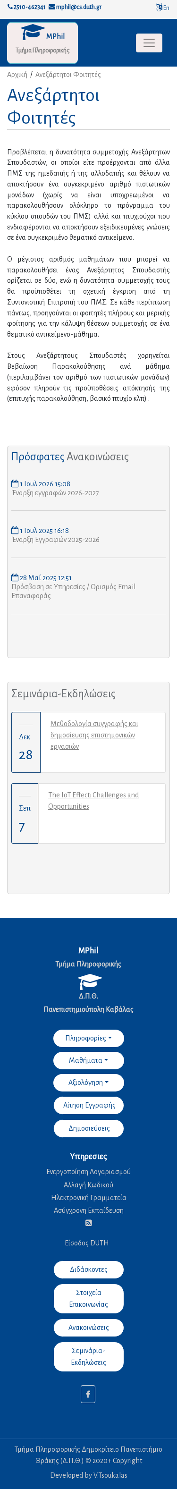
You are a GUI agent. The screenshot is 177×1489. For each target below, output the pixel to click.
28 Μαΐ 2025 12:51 (45, 578)
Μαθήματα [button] (85, 1060)
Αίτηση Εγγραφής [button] (89, 1105)
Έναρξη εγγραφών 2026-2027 (55, 493)
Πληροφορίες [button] (85, 1038)
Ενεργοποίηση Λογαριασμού (88, 1172)
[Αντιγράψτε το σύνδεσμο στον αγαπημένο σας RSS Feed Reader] (88, 1223)
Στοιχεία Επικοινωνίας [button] (88, 1298)
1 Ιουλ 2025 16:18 (43, 530)
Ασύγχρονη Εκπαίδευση (89, 1210)
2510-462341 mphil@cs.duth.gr (57, 7)
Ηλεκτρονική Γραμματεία (88, 1197)
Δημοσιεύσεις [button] (88, 1128)
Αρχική (17, 74)
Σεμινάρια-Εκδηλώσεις (63, 694)
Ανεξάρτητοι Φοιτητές (68, 74)
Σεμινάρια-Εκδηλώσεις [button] (88, 1356)
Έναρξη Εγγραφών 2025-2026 (55, 539)
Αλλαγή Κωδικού (88, 1185)
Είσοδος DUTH (87, 1243)
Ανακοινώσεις (98, 457)
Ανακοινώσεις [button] (88, 1327)
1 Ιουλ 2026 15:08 (44, 484)
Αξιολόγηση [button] (85, 1082)
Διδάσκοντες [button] (89, 1269)
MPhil (55, 36)
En (165, 8)
